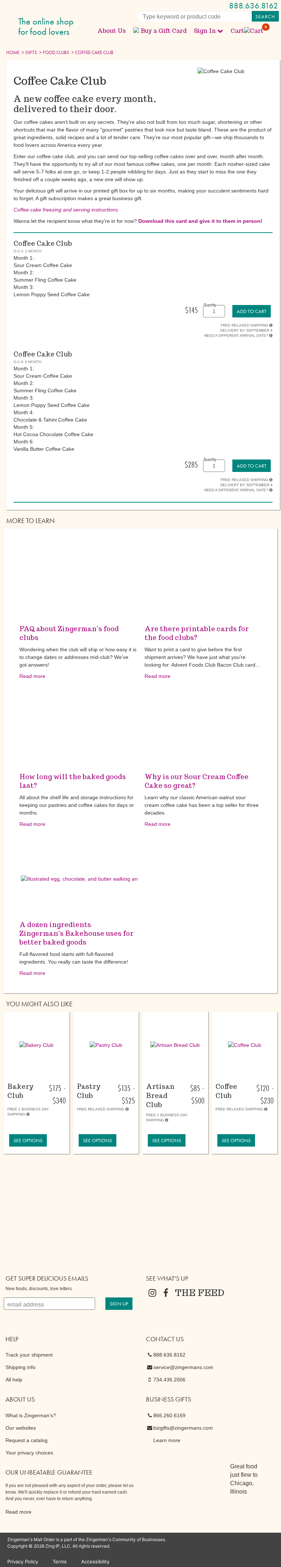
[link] (251, 311)
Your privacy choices (29, 1453)
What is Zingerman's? (30, 1415)
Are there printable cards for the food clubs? (197, 633)
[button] (37, 1045)
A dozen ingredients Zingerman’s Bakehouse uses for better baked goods (76, 933)
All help (13, 1380)
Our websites (20, 1428)
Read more (32, 676)
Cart (247, 31)
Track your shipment (29, 1355)
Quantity (210, 304)
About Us (111, 31)
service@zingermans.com (183, 1367)
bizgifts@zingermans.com (183, 1428)
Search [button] (265, 16)
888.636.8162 (253, 5)
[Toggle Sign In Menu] (220, 31)
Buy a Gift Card (163, 31)
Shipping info (20, 1367)
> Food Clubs (53, 52)
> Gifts (28, 52)
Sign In (205, 31)
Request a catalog (26, 1440)
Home (12, 52)
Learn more (166, 1440)
